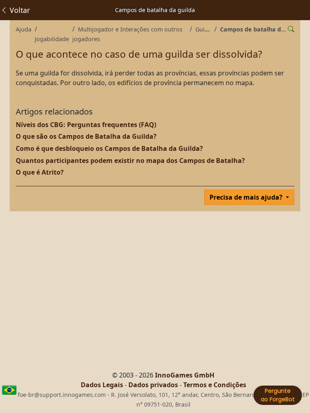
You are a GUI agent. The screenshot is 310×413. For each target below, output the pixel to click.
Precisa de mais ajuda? (246, 197)
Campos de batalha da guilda (262, 29)
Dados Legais (102, 384)
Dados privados (153, 384)
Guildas (205, 29)
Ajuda (23, 29)
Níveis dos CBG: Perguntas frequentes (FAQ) (86, 124)
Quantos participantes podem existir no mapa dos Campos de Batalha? (130, 160)
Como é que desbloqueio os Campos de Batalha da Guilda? (109, 148)
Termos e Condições (214, 384)
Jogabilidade (52, 39)
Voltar (19, 10)
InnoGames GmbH (184, 375)
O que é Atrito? (40, 172)
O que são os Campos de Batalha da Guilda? (86, 136)
